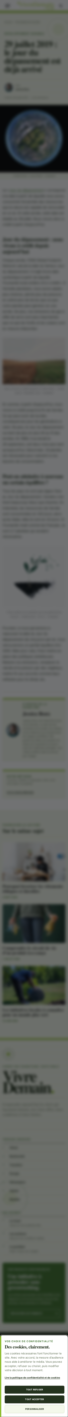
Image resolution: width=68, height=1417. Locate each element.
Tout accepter (34, 1399)
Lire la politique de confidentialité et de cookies (32, 1377)
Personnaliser (34, 1409)
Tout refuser (34, 1389)
